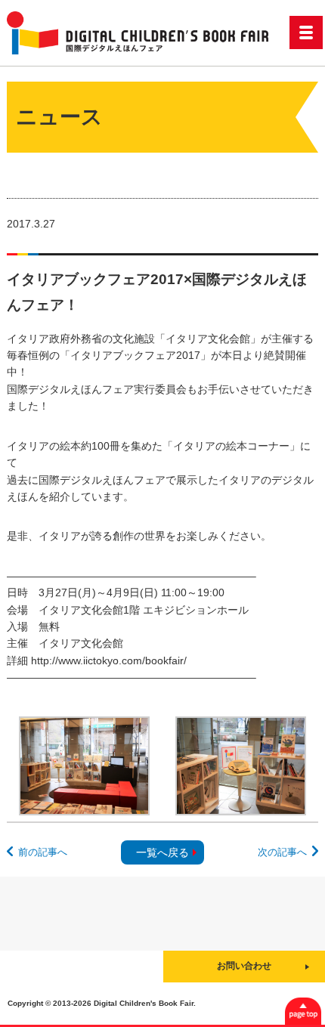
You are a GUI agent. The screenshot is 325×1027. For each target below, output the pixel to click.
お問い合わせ (244, 965)
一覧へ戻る (162, 852)
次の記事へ (282, 852)
